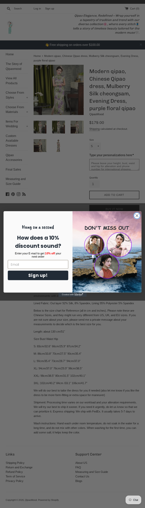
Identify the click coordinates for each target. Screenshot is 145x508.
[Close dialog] (137, 216)
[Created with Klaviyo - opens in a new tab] (72, 295)
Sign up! (38, 275)
